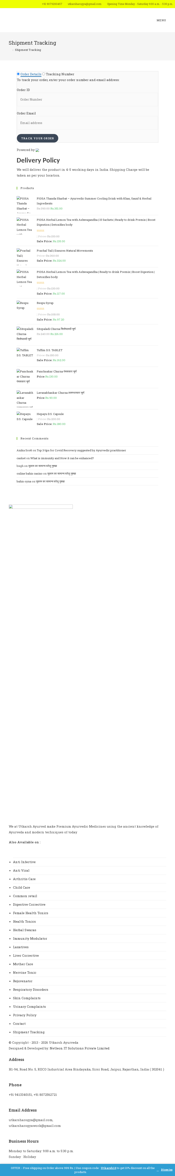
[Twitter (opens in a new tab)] (2, 4)
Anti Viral (21, 870)
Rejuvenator (22, 981)
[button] (14, 850)
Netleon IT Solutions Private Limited (79, 1048)
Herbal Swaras (24, 930)
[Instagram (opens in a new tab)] (14, 4)
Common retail (25, 896)
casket (21, 458)
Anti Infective (24, 862)
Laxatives (21, 947)
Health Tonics (24, 921)
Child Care (21, 887)
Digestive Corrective (29, 904)
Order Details (30, 74)
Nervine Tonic (24, 972)
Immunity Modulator (30, 938)
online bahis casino (29, 473)
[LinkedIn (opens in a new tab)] (20, 4)
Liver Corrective (26, 955)
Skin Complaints (27, 998)
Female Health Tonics (30, 913)
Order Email (26, 113)
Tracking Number (60, 74)
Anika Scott (24, 450)
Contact (19, 1023)
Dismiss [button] (166, 1170)
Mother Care (23, 964)
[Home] (10, 50)
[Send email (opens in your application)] (32, 4)
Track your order (37, 138)
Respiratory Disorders (30, 989)
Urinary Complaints (29, 1006)
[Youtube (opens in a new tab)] (26, 4)
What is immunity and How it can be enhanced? (62, 458)
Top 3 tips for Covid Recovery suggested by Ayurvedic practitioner (81, 450)
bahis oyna (24, 481)
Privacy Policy (24, 1015)
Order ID (23, 90)
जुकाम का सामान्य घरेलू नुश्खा (42, 466)
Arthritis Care (24, 879)
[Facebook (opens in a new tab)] (8, 4)
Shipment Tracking (29, 1032)
